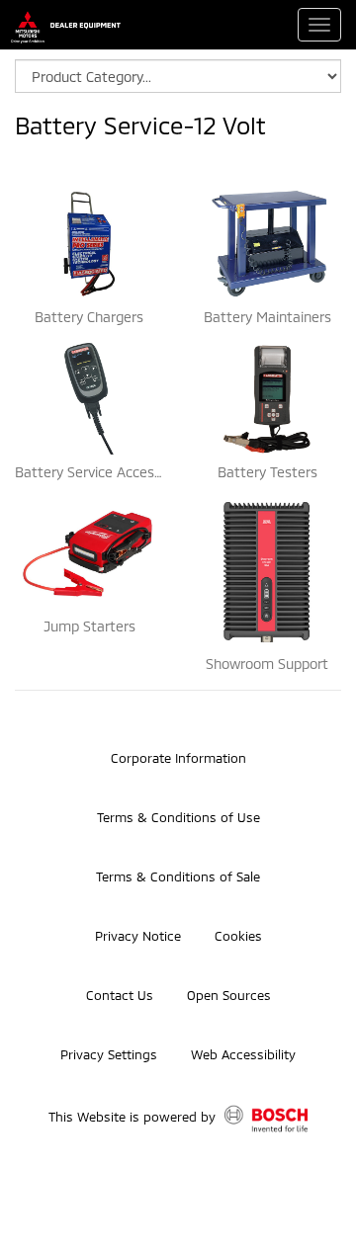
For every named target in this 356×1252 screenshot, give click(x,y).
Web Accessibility (243, 1054)
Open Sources (229, 995)
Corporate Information (178, 758)
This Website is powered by (134, 1118)
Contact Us (119, 995)
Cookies (238, 936)
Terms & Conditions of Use (178, 817)
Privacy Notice (138, 936)
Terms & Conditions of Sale (178, 876)
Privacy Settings (108, 1054)
